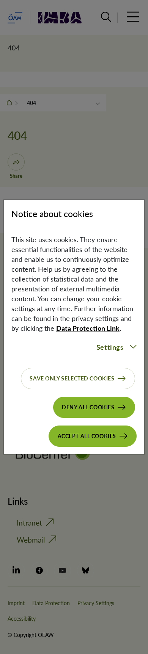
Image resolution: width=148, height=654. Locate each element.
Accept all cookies (87, 436)
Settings (110, 347)
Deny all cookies (88, 407)
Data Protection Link (88, 328)
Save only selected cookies (72, 378)
